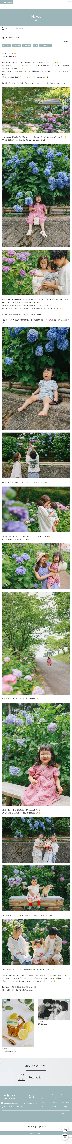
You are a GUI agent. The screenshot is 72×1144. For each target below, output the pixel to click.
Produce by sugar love (36, 1126)
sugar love (62, 1113)
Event (54, 1107)
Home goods (65, 1099)
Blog (65, 1107)
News (43, 1107)
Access (43, 1103)
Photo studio (65, 1095)
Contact (54, 1103)
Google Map (30, 1103)
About (54, 1095)
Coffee (43, 1099)
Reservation (65, 1103)
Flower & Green (54, 1099)
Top (43, 1095)
